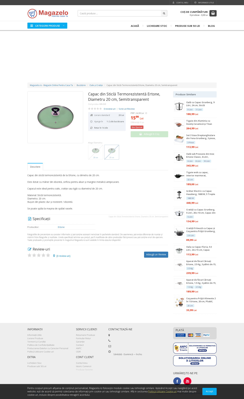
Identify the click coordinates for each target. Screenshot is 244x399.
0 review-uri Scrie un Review (119, 108)
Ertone (61, 227)
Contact (80, 344)
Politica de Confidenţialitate (40, 344)
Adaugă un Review (156, 254)
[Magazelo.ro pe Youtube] (187, 381)
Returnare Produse (85, 334)
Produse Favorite (84, 369)
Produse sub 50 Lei (187, 25)
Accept (209, 391)
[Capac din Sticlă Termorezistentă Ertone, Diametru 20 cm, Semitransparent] (55, 117)
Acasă (135, 25)
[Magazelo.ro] (49, 13)
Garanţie (80, 341)
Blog (211, 25)
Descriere (35, 166)
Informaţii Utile (206, 2)
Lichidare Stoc (157, 25)
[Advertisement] (122, 53)
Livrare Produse (35, 338)
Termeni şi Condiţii (36, 341)
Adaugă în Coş (150, 134)
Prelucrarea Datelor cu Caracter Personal (47, 348)
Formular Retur (83, 338)
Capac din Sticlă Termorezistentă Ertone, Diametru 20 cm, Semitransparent (124, 96)
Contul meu (182, 2)
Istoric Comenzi (83, 366)
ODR (78, 351)
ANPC (78, 348)
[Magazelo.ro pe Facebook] (177, 381)
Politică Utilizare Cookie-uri (40, 351)
